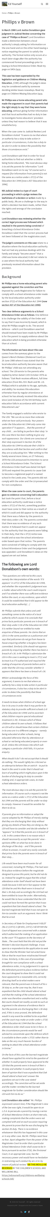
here (18, 69)
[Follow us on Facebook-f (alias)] (29, 1212)
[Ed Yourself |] (4, 4)
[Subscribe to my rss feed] (21, 1212)
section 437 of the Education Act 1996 (21, 304)
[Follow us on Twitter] (25, 1212)
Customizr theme (37, 1205)
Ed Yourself (20, 1202)
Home (4, 13)
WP (16, 1205)
